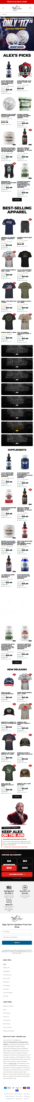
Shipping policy (19, 1098)
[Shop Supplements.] (17, 351)
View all (17, 199)
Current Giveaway (7, 992)
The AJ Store (10, 1093)
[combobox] (17, 14)
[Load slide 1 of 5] (3, 50)
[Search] (31, 14)
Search (5, 1009)
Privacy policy (27, 1093)
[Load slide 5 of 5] (30, 50)
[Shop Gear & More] (17, 440)
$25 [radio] (9, 861)
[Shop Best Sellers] (17, 364)
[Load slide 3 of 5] (17, 50)
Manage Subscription (8, 1031)
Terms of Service (7, 1027)
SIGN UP (17, 942)
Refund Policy (6, 1024)
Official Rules (13, 1063)
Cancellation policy (10, 1098)
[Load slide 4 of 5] (24, 50)
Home (4, 964)
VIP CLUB (5, 996)
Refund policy (27, 1096)
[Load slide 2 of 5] (10, 50)
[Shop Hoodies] (17, 415)
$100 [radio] (9, 867)
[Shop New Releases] (17, 376)
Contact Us (6, 1016)
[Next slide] (32, 33)
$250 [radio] (25, 867)
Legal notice (26, 1098)
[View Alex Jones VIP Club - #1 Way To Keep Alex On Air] (17, 427)
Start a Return (6, 1013)
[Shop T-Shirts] (17, 402)
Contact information (9, 1096)
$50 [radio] (25, 861)
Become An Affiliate (8, 1006)
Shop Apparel (6, 985)
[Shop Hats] (17, 389)
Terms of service (19, 1096)
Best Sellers (6, 982)
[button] (3, 8)
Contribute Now (16, 874)
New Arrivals (6, 978)
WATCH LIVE (6, 967)
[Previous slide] (2, 33)
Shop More (6, 989)
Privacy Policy (6, 1020)
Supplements (6, 971)
